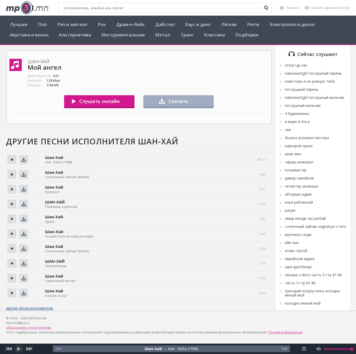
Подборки (246, 35)
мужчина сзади (298, 235)
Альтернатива (75, 35)
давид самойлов (299, 178)
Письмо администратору (330, 7)
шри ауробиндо (298, 267)
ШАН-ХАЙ (55, 201)
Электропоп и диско (292, 24)
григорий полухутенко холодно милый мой (312, 293)
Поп (42, 24)
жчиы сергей (296, 251)
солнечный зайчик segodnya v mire (315, 226)
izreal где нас (296, 65)
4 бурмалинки (297, 114)
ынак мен (293, 154)
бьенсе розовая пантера (307, 138)
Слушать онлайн (99, 101)
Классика (214, 35)
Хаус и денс (198, 24)
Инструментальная (123, 35)
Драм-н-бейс (130, 24)
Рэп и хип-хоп (72, 24)
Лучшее (19, 24)
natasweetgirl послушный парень (313, 73)
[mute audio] (318, 348)
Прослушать (11, 159)
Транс (187, 35)
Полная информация (285, 332)
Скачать (178, 101)
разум (290, 210)
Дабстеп (165, 24)
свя (288, 130)
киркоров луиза (298, 146)
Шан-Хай (54, 157)
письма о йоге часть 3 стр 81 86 (313, 275)
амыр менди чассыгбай (305, 218)
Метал (162, 35)
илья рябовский (299, 202)
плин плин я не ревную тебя (310, 81)
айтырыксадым (298, 194)
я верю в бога (297, 122)
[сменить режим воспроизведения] (304, 349)
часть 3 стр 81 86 (300, 283)
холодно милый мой (303, 303)
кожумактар (295, 170)
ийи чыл (292, 243)
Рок (102, 24)
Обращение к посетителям (28, 327)
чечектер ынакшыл (301, 186)
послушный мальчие (303, 106)
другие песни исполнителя (29, 308)
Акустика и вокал (29, 35)
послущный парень (301, 89)
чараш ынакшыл (299, 162)
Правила (292, 7)
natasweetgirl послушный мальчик (314, 97)
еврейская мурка (300, 259)
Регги (253, 24)
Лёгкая (229, 24)
